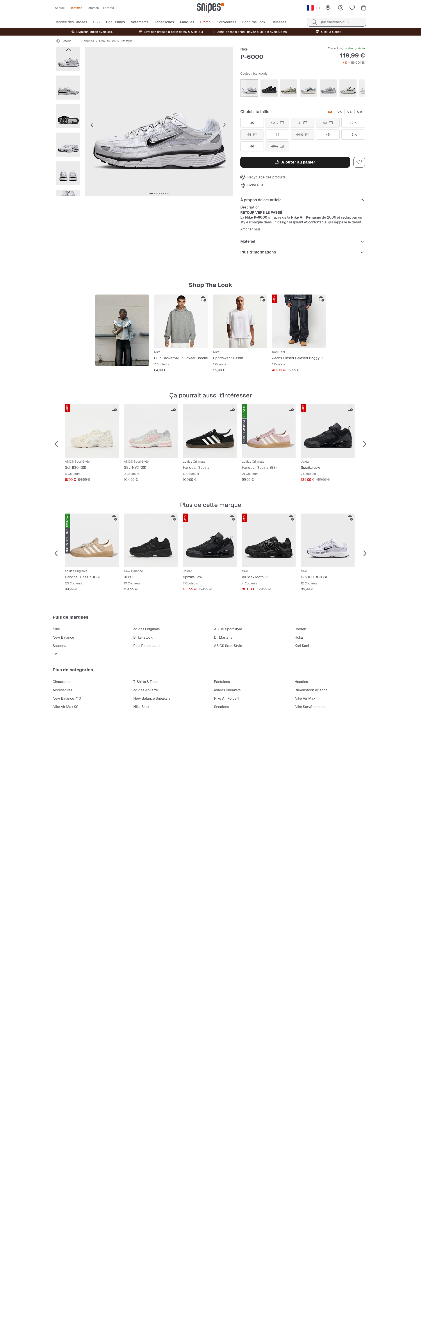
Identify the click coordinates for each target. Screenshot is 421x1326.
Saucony (59, 645)
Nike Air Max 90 (65, 706)
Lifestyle (127, 41)
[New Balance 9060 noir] (151, 540)
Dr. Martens (223, 637)
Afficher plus (250, 229)
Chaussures (107, 41)
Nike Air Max (305, 698)
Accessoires (62, 690)
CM (359, 112)
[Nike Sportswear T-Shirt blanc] (240, 321)
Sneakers (221, 706)
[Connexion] (341, 8)
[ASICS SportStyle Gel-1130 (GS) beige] (92, 431)
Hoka (299, 637)
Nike (244, 49)
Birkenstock (143, 637)
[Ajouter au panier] (203, 299)
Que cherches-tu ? (334, 22)
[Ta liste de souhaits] (352, 8)
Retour (66, 41)
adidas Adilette (145, 690)
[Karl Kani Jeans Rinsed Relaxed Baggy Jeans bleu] (299, 321)
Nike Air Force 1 (226, 698)
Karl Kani (302, 645)
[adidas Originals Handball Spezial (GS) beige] (92, 540)
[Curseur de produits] (68, 59)
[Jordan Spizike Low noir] (328, 431)
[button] (159, 121)
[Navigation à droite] (68, 191)
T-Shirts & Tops (145, 681)
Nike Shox (141, 706)
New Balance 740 (67, 698)
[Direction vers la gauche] (68, 49)
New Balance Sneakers (151, 698)
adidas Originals (146, 629)
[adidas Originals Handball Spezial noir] (210, 431)
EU (330, 112)
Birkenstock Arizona (311, 690)
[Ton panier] (363, 8)
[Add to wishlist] (359, 162)
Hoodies (301, 681)
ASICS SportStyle (228, 629)
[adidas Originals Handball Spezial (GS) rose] (269, 431)
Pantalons (222, 681)
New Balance (63, 637)
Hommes (87, 41)
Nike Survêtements (310, 706)
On (55, 654)
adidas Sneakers (227, 690)
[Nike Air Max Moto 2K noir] (269, 540)
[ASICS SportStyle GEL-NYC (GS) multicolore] (151, 431)
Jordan (300, 629)
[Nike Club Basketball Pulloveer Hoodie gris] (181, 321)
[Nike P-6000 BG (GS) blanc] (328, 540)
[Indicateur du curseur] (151, 193)
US (349, 112)
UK (339, 112)
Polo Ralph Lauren (147, 645)
